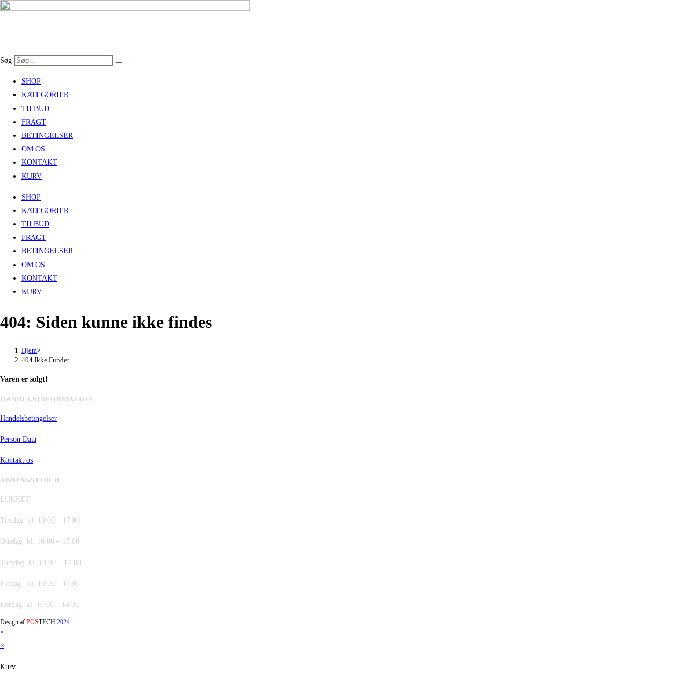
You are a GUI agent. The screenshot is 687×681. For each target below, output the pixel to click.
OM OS (33, 149)
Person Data (18, 439)
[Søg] (119, 63)
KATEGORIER (45, 95)
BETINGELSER (47, 135)
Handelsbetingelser (28, 418)
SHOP (31, 81)
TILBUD (35, 109)
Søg (6, 60)
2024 (63, 622)
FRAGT (33, 122)
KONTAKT (39, 162)
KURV (31, 176)
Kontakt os (16, 460)
